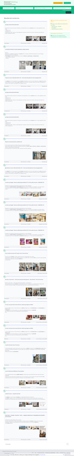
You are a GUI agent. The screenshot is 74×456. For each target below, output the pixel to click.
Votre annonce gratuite (58, 2)
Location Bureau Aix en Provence (12, 345)
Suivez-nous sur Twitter (9, 453)
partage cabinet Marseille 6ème (12, 24)
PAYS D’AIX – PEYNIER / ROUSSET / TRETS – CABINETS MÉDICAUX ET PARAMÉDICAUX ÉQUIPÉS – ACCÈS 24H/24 (25, 416)
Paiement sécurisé (40, 452)
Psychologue (6, 43)
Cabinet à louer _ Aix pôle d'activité (12, 393)
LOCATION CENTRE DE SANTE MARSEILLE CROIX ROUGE (17, 49)
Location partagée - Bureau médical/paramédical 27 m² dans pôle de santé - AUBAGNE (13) (24, 182)
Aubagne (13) (43, 198)
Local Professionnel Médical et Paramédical (14, 371)
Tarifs (58, 452)
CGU (32, 452)
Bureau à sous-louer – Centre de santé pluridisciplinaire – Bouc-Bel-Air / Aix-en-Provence (24, 279)
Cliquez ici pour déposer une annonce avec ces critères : (59, 26)
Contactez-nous (62, 452)
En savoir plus (42, 454)
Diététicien (6, 338)
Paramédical (6, 71)
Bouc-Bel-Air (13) (42, 273)
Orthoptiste (6, 135)
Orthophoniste (7, 110)
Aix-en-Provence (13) (41, 322)
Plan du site (69, 452)
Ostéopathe (6, 409)
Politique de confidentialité (50, 452)
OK (63, 454)
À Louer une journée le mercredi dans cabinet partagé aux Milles (19, 304)
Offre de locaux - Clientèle (25, 43)
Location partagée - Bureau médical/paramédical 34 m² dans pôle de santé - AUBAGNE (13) (24, 205)
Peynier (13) (43, 439)
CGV (35, 452)
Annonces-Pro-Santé (12, 451)
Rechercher (68, 12)
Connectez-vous (67, 2)
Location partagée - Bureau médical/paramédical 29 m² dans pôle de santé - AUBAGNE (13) (24, 230)
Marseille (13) (44, 43)
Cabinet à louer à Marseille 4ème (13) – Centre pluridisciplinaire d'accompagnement (23, 77)
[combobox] (24, 8)
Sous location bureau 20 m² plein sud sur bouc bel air (16, 253)
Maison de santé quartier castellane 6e (13, 141)
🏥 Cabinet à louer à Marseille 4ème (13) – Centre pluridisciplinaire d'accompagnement (23, 168)
